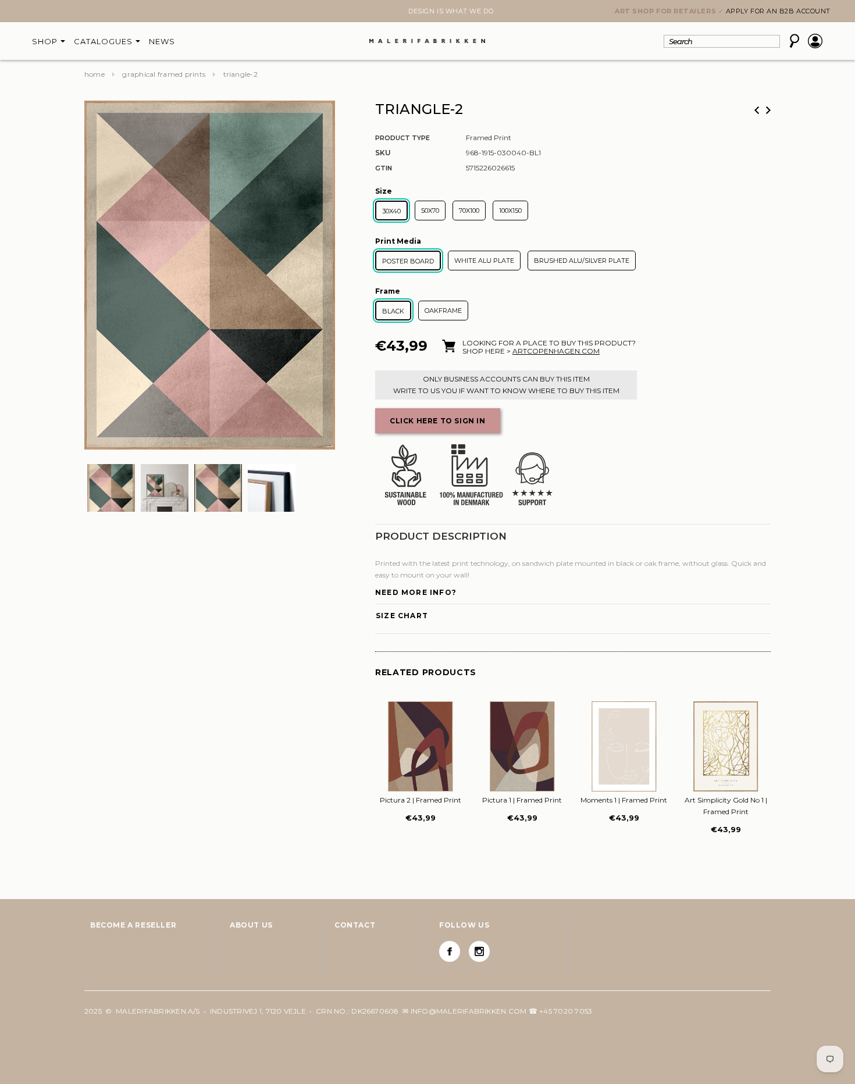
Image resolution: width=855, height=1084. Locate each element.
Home (94, 74)
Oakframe (443, 310)
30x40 (391, 211)
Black (393, 311)
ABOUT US (251, 925)
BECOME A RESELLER (133, 925)
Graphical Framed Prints (163, 74)
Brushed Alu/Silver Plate (581, 260)
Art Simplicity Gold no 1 (726, 806)
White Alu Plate (484, 260)
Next (91, 12)
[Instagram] (479, 951)
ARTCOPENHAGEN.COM (556, 351)
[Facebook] (449, 951)
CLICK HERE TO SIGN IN (438, 420)
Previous (756, 110)
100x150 (510, 210)
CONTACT (354, 925)
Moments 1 (623, 800)
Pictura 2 (420, 800)
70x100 (469, 210)
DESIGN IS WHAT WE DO (427, 11)
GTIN (383, 168)
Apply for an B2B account (778, 11)
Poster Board (408, 261)
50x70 (430, 210)
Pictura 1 (522, 800)
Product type (402, 138)
